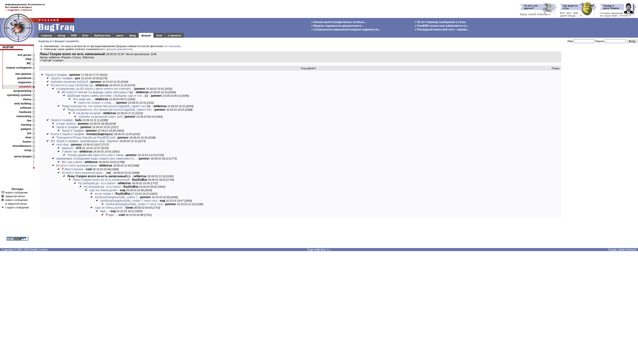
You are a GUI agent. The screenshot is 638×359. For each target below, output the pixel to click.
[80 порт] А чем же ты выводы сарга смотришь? (95, 92)
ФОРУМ (7, 47)
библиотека (102, 35)
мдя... (104, 211)
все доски (24, 54)
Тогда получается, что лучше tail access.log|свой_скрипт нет (104, 106)
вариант (68, 148)
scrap (27, 150)
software (25, 107)
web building (22, 103)
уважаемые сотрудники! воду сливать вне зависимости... (96, 158)
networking (23, 116)
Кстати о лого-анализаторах (76, 165)
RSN (74, 35)
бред (132, 35)
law (29, 120)
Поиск (555, 68)
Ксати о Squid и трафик (67, 134)
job (29, 133)
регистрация (22, 156)
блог (85, 35)
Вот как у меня (72, 162)
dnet (159, 35)
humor (27, 141)
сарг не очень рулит (103, 190)
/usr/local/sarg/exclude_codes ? (116, 197)
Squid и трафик (56, 75)
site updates (23, 73)
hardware (25, 111)
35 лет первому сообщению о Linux (441, 21)
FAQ (28, 59)
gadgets (26, 128)
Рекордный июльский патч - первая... (442, 29)
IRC (29, 63)
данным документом (119, 49)
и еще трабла (66, 123)
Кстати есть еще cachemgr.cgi (72, 85)
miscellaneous (21, 145)
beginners (24, 82)
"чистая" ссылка (51, 60)
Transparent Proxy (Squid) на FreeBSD (82, 137)
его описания (172, 46)
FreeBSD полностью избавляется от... (442, 25)
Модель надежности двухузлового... (338, 25)
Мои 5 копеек (74, 169)
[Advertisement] (600, 127)
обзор (61, 35)
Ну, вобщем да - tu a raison (96, 183)
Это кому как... (83, 99)
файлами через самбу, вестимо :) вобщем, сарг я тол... (105, 95)
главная (46, 35)
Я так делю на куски (87, 113)
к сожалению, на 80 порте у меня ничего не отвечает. (94, 88)
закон (120, 35)
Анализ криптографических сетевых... (339, 21)
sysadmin (72, 41)
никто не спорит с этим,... (96, 102)
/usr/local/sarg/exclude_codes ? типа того (128, 200)
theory (27, 99)
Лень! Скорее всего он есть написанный (101, 179)
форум (146, 35)
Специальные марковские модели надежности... (347, 29)
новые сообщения (18, 67)
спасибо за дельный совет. (97, 116)
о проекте (174, 35)
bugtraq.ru (45, 41)
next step (62, 144)
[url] (79, 82)
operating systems (19, 94)
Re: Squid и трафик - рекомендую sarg (78, 141)
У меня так (69, 151)
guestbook (24, 78)
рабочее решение (64, 82)
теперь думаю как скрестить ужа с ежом (95, 155)
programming (22, 90)
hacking (26, 124)
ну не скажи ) (104, 193)
